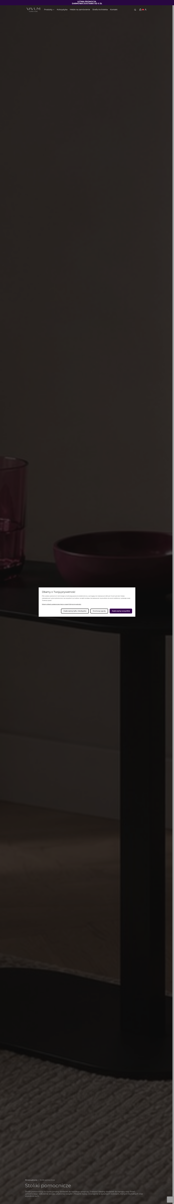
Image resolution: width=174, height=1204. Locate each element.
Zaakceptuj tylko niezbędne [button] (74, 611)
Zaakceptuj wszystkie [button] (121, 611)
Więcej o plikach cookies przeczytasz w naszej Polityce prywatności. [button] (61, 604)
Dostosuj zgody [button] (99, 611)
